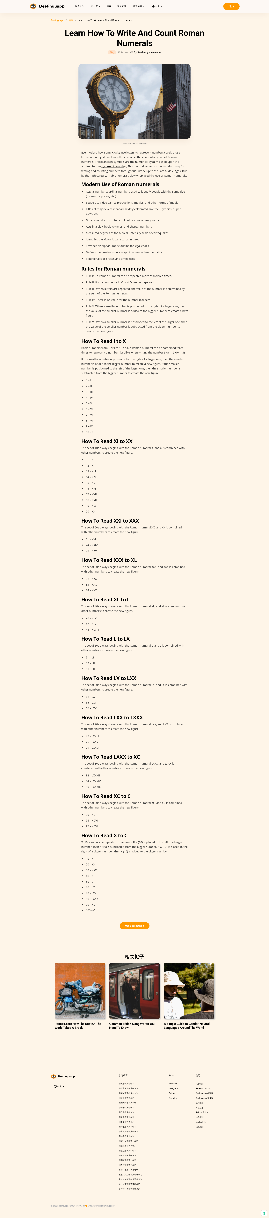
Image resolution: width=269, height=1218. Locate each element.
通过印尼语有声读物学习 (129, 1170)
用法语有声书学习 (126, 1098)
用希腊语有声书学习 (127, 1165)
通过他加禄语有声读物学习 (130, 1179)
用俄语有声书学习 (126, 1117)
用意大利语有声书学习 (128, 1103)
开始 (231, 6)
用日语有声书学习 (126, 1112)
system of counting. (114, 166)
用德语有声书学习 (126, 1107)
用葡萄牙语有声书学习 (128, 1093)
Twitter (172, 1093)
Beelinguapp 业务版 (204, 1098)
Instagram (173, 1088)
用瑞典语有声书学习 (127, 1146)
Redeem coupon (203, 1088)
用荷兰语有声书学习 (127, 1155)
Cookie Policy (201, 1122)
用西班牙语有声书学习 (128, 1088)
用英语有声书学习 (126, 1084)
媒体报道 (200, 1103)
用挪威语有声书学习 (127, 1160)
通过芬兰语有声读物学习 (129, 1189)
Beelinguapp (57, 20)
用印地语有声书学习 (127, 1127)
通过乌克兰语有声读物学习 (130, 1174)
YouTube (173, 1098)
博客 (109, 6)
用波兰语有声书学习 (127, 1151)
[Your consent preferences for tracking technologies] (264, 1213)
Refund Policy (202, 1112)
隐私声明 (200, 1117)
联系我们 (200, 1127)
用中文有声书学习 (126, 1122)
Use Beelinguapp (134, 925)
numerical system (146, 162)
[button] (95, 6)
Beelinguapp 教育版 (204, 1093)
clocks (116, 152)
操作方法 (79, 6)
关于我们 (200, 1084)
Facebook (173, 1084)
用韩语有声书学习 (126, 1136)
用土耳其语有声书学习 (128, 1131)
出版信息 (200, 1107)
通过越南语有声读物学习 (129, 1184)
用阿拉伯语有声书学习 (128, 1141)
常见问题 (121, 6)
